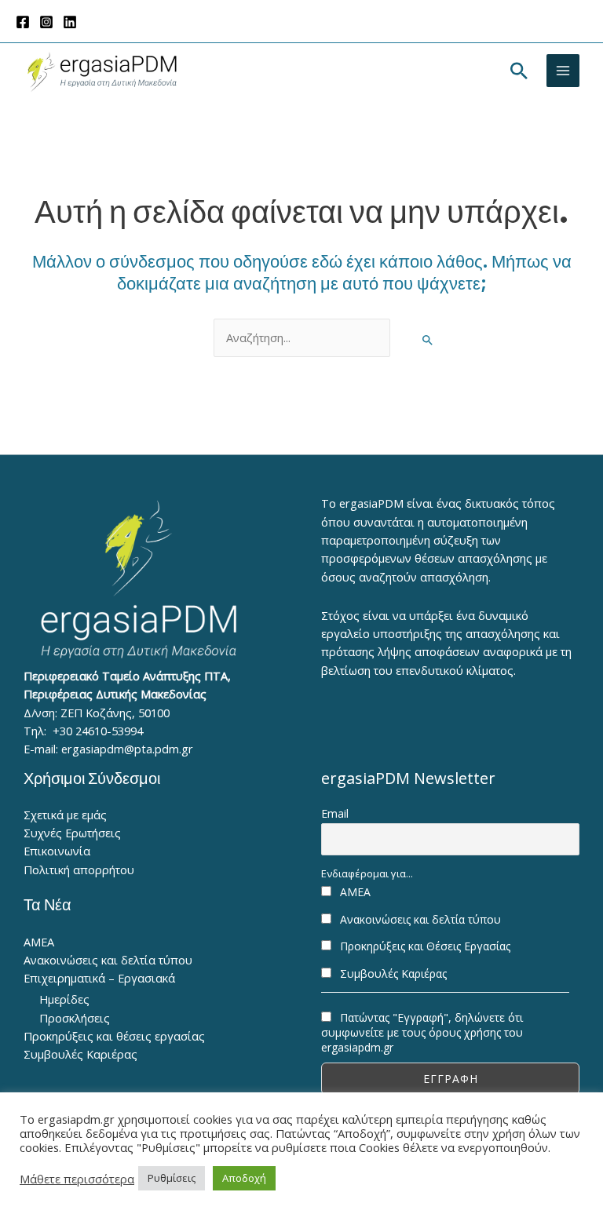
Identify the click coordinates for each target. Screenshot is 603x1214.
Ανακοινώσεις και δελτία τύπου (108, 960)
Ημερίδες (64, 999)
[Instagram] (46, 22)
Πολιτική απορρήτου (79, 869)
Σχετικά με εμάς (65, 814)
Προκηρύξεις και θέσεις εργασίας (114, 1036)
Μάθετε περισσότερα (77, 1179)
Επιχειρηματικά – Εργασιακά (99, 978)
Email (335, 813)
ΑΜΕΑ (39, 942)
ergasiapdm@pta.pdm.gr (127, 748)
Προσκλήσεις (74, 1018)
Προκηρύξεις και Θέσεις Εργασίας (423, 946)
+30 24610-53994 (98, 730)
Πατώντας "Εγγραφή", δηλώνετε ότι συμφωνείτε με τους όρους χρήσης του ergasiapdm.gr (422, 1032)
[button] (519, 70)
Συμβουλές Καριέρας (80, 1054)
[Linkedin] (70, 22)
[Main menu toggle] (562, 70)
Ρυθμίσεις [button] (172, 1178)
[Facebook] (23, 22)
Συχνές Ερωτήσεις (72, 832)
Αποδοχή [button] (244, 1178)
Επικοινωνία (57, 851)
